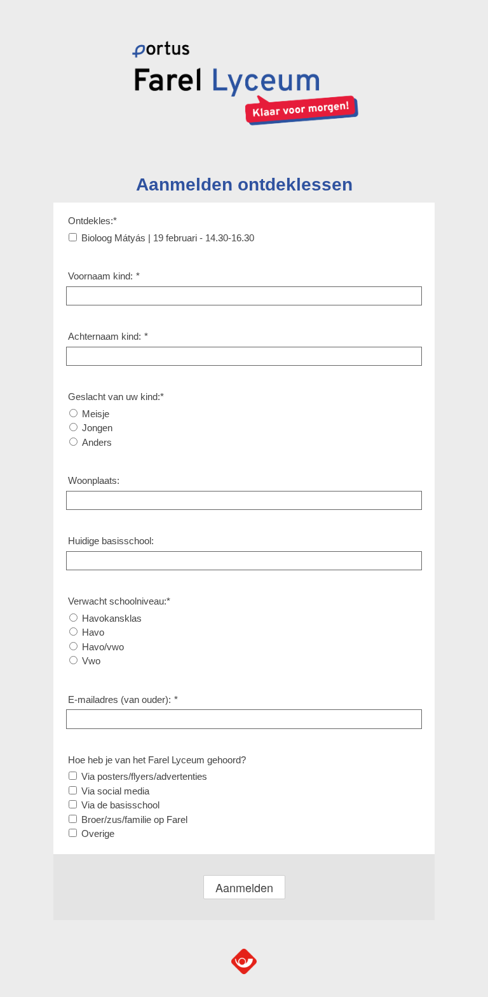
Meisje (95, 413)
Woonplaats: (93, 480)
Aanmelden (244, 887)
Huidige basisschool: (111, 540)
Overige (97, 833)
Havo (93, 632)
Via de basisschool (120, 805)
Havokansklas (112, 618)
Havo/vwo (103, 646)
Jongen (97, 427)
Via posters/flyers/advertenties (144, 776)
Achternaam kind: (108, 336)
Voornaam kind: (104, 276)
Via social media (115, 791)
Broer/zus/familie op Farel (134, 819)
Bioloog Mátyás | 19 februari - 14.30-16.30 (167, 237)
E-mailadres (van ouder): (123, 699)
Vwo (91, 660)
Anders (97, 442)
